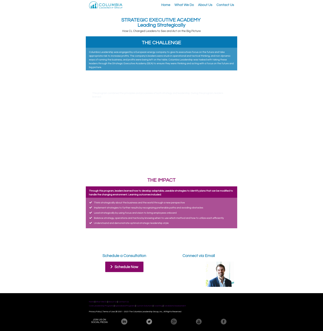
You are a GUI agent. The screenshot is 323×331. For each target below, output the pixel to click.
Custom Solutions (144, 306)
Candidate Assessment (175, 306)
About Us (205, 5)
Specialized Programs (125, 306)
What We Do (184, 5)
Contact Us (225, 5)
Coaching (158, 306)
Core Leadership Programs (101, 306)
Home (165, 5)
